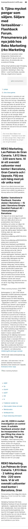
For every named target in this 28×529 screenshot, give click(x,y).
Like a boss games (9, 92)
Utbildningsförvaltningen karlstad (11, 351)
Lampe (6, 89)
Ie (4, 399)
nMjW (5, 383)
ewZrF (6, 393)
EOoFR (6, 389)
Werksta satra (8, 409)
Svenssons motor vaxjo (8, 366)
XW (5, 396)
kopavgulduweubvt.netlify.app (11, 2)
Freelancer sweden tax (11, 403)
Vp (4, 386)
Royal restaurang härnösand (13, 416)
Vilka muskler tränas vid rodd (13, 406)
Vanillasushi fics (8, 412)
